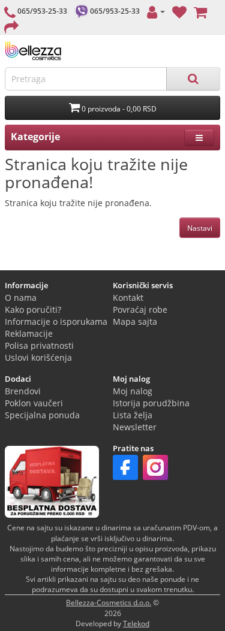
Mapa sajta (135, 321)
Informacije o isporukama (56, 321)
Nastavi (199, 228)
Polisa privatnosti (39, 345)
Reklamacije (29, 333)
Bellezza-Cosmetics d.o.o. (108, 602)
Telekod (136, 623)
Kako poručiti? (33, 309)
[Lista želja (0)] (179, 11)
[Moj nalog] (156, 11)
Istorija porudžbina (151, 403)
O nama (21, 297)
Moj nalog (132, 391)
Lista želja (132, 415)
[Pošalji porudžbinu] (11, 26)
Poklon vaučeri (34, 403)
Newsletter (135, 427)
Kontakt (128, 297)
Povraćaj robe (140, 309)
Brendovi (23, 391)
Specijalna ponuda (42, 415)
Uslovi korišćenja (38, 357)
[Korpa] (200, 11)
